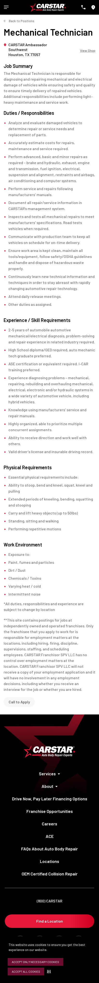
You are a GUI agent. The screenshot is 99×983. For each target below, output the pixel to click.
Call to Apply (19, 702)
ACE (50, 836)
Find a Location (49, 921)
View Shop (87, 50)
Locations (49, 861)
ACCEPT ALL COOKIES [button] (26, 971)
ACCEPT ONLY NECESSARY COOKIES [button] (35, 962)
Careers (49, 823)
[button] (50, 971)
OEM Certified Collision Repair (50, 873)
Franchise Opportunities (49, 811)
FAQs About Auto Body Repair (49, 848)
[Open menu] (6, 7)
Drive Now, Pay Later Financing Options (49, 798)
